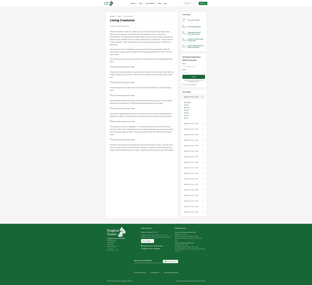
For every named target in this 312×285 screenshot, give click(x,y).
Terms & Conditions (140, 272)
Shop (165, 3)
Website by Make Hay (182, 281)
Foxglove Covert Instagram (151, 248)
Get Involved (150, 3)
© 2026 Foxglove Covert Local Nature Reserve (119, 281)
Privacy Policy (155, 272)
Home (113, 16)
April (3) (186, 110)
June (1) (186, 115)
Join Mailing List (171, 261)
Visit (140, 3)
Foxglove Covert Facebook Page (152, 246)
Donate (203, 3)
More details (147, 241)
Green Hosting (201, 281)
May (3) (186, 113)
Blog (159, 3)
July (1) (186, 118)
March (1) (187, 107)
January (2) (187, 102)
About (133, 3)
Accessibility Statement (171, 272)
